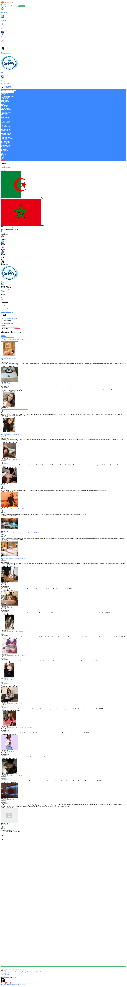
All (1, 305)
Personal (8, 337)
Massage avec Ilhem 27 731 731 (9, 358)
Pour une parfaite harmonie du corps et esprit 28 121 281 (15, 409)
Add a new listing (21, 969)
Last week (9, 318)
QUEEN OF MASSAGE (8, 799)
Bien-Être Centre (6, 383)
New (3, 305)
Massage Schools (36, 972)
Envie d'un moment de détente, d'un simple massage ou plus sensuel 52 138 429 (20, 532)
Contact (9, 969)
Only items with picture (9, 320)
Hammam (3, 972)
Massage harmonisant (7, 607)
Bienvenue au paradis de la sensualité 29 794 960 (13, 558)
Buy (5, 312)
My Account (14, 969)
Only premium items (8, 323)
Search (2, 159)
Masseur (17, 972)
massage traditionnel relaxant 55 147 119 (11, 459)
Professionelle (5, 825)
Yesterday (4, 318)
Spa (31, 972)
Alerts (9, 984)
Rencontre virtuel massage (8, 751)
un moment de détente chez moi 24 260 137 (12, 703)
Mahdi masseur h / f (6, 485)
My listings (4, 984)
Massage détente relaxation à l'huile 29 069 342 (13, 631)
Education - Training (5, 83)
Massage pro (5, 583)
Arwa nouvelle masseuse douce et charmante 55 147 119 (15, 655)
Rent (7, 312)
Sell (3, 312)
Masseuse (12, 972)
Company (12, 337)
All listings (3, 337)
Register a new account (29, 983)
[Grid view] (2, 338)
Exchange (10, 312)
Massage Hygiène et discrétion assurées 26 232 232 (14, 434)
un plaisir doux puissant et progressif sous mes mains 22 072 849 (17, 727)
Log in (22, 983)
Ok (1, 231)
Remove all (15, 341)
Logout (2, 985)
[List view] (1, 338)
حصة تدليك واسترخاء (7, 679)
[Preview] (1, 358)
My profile (14, 984)
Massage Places (26, 972)
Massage (7, 972)
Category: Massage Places (7, 341)
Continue (3, 291)
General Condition (5, 974)
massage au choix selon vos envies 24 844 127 (13, 509)
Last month (14, 318)
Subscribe (17, 328)
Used (5, 305)
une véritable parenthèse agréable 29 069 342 (12, 775)
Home (2, 969)
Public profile (21, 984)
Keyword (3, 166)
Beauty (20, 972)
